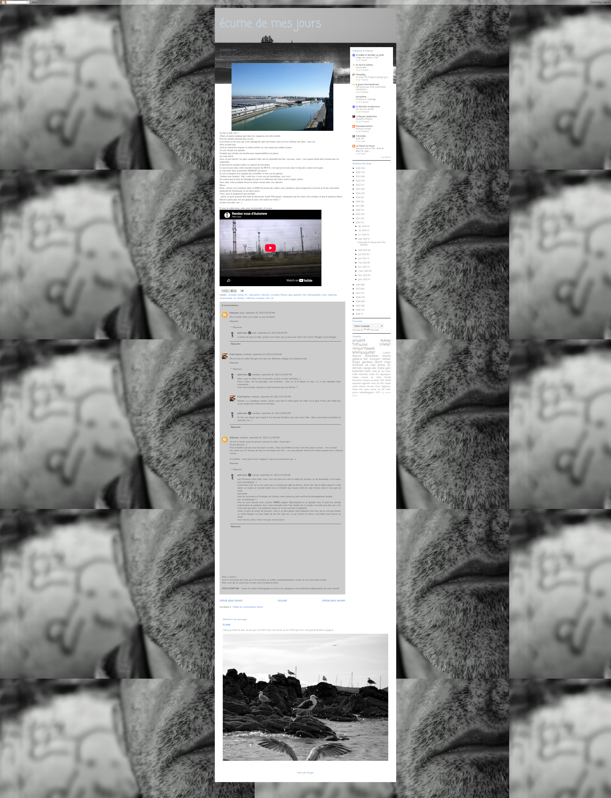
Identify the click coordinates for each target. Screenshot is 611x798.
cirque (387, 362)
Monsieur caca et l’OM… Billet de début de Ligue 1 (370, 150)
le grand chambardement (367, 84)
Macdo (355, 389)
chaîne (388, 383)
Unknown (234, 313)
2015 (358, 214)
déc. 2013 (362, 226)
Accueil (282, 600)
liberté (378, 362)
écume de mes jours (270, 23)
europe (367, 368)
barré (288, 176)
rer (235, 298)
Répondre (234, 321)
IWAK (355, 374)
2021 (358, 189)
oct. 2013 (362, 234)
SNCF (361, 389)
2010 (358, 293)
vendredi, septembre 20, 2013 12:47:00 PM (271, 396)
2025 (358, 172)
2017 (358, 206)
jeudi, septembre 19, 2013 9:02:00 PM (257, 313)
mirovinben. (361, 136)
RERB (388, 380)
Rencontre (357, 380)
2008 (358, 301)
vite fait (381, 389)
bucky (354, 395)
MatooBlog (360, 74)
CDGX (377, 386)
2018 (358, 201)
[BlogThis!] (226, 290)
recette (373, 389)
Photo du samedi (363, 128)
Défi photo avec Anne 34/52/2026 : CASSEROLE (371, 88)
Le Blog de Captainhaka (366, 116)
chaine (381, 368)
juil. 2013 (362, 254)
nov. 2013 (362, 230)
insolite (386, 356)
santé (355, 386)
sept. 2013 (363, 238)
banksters (358, 371)
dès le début (320, 485)
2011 (358, 288)
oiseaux (388, 392)
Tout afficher (386, 157)
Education (363, 374)
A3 (378, 383)
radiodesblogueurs (366, 392)
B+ (246, 295)
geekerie (298, 295)
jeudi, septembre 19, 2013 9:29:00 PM (269, 333)
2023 (358, 180)
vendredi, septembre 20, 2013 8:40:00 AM (262, 354)
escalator (275, 295)
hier (304, 295)
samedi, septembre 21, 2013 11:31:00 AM (271, 475)
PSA (382, 380)
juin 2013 (362, 258)
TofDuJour (250, 298)
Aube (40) (360, 138)
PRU (382, 383)
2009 (358, 297)
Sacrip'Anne (361, 96)
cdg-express (254, 295)
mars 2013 (363, 271)
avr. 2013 (362, 266)
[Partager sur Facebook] (232, 290)
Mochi (388, 389)
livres (324, 295)
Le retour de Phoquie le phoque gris (372, 77)
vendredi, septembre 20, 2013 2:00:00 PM (271, 413)
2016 (358, 210)
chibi (373, 365)
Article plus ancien (333, 600)
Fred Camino (236, 354)
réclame (362, 386)
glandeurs (367, 362)
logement (332, 295)
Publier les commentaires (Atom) (248, 607)
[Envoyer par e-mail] (223, 290)
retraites (241, 298)
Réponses (237, 327)
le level (226, 625)
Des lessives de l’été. (365, 109)
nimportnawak (226, 298)
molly (374, 371)
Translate (374, 330)
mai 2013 (362, 262)
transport (260, 298)
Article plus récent (231, 600)
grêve (367, 389)
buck (367, 371)
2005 (358, 314)
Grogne (356, 362)
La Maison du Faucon (365, 146)
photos (381, 365)
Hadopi (355, 377)
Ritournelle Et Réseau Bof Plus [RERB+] (372, 244)
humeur (386, 359)
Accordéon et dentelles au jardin (370, 55)
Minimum (357, 365)
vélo (268, 298)
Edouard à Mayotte (364, 119)
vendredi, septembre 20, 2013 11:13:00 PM (259, 437)
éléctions (265, 295)
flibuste (284, 295)
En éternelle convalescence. (368, 106)
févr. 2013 (363, 275)
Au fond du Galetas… (365, 65)
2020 (358, 193)
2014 (358, 218)
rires (373, 383)
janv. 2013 (363, 279)
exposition (356, 383)
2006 (358, 309)
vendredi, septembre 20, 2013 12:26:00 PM (272, 374)
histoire (366, 380)
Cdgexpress (386, 386)
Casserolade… (361, 67)
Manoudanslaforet (364, 126)
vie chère (376, 377)
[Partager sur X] (229, 290)
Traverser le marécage (366, 99)
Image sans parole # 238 (367, 57)
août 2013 (363, 250)
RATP (378, 392)
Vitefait (385, 344)
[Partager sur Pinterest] (235, 290)
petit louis (242, 333)
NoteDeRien (371, 356)
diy (383, 392)
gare (290, 295)
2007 (358, 305)
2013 (358, 222)
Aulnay (240, 295)
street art (374, 374)
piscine (355, 392)
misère (364, 377)
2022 (358, 185)
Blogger (310, 772)
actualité (232, 295)
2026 (358, 168)
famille (387, 377)
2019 (358, 197)
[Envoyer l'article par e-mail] (241, 290)
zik (272, 298)
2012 (358, 284)
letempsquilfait (314, 295)
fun (383, 371)
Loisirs (387, 353)
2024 (358, 176)
